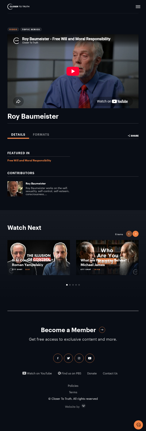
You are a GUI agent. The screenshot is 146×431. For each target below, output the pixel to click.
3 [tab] (73, 285)
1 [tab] (67, 285)
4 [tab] (76, 285)
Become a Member (68, 329)
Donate (92, 373)
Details (18, 134)
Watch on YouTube (39, 373)
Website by (80, 405)
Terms (73, 392)
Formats (41, 134)
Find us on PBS (71, 373)
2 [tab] (70, 285)
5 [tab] (79, 285)
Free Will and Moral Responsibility (29, 160)
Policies (73, 385)
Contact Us (110, 373)
